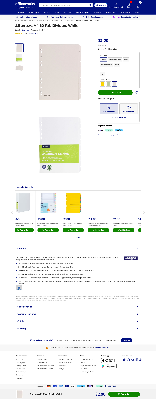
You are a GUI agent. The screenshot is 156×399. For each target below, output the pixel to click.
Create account (42, 359)
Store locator (20, 359)
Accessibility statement (87, 372)
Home (17, 20)
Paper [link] (57, 12)
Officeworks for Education (45, 369)
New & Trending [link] (125, 12)
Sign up (127, 340)
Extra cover (62, 366)
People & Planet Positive (88, 366)
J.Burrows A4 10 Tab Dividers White (87, 20)
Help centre (20, 378)
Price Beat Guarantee (65, 359)
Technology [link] (20, 12)
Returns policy (20, 369)
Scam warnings (21, 372)
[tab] (78, 248)
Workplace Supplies (28, 20)
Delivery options (21, 366)
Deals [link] (137, 12)
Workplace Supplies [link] (82, 12)
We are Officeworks (86, 359)
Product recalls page (102, 347)
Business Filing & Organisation (62, 20)
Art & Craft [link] (67, 12)
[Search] (90, 5)
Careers (82, 362)
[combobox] (66, 5)
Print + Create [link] (110, 12)
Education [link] (97, 12)
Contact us (19, 375)
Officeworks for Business (45, 366)
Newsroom (83, 369)
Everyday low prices (65, 362)
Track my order (21, 362)
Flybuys (61, 369)
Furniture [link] (47, 12)
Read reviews (33, 33)
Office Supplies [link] (34, 12)
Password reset (42, 362)
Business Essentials (43, 20)
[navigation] (20, 12)
